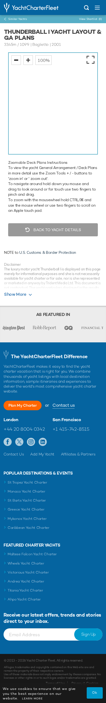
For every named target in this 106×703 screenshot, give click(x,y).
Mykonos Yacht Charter (27, 518)
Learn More (32, 698)
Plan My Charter (22, 405)
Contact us (63, 405)
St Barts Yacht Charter (27, 500)
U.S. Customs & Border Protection (47, 252)
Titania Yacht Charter (25, 590)
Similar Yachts (17, 19)
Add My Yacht (42, 454)
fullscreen (90, 60)
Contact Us (14, 454)
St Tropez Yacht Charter (27, 482)
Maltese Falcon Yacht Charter (32, 554)
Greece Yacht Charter (26, 509)
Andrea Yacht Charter (26, 581)
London (11, 420)
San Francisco (66, 420)
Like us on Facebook (8, 442)
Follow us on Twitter (19, 442)
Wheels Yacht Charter (26, 563)
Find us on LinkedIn (43, 442)
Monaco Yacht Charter (26, 491)
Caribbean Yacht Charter (28, 527)
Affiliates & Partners (78, 454)
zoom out (16, 60)
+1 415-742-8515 (70, 429)
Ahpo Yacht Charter (24, 599)
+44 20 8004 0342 (24, 429)
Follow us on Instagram (31, 442)
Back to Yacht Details (56, 229)
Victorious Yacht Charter (28, 572)
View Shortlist (90, 19)
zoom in (28, 60)
